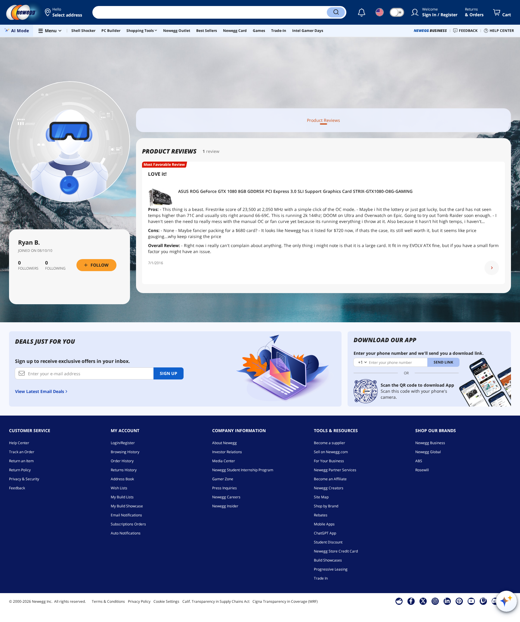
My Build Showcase (127, 506)
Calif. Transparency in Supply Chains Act (215, 601)
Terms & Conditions (108, 601)
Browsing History (125, 451)
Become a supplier (329, 442)
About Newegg (224, 442)
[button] (64, 12)
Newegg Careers (226, 497)
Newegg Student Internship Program (242, 469)
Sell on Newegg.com (331, 451)
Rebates (320, 515)
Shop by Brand (326, 506)
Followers (28, 268)
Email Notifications (126, 515)
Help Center (19, 442)
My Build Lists (122, 497)
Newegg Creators (328, 487)
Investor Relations (227, 451)
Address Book (122, 478)
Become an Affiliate (330, 478)
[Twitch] (483, 601)
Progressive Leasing (331, 569)
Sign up (168, 373)
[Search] (336, 12)
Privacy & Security (24, 478)
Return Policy (20, 469)
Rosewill (422, 469)
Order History (122, 460)
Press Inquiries (224, 487)
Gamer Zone (222, 478)
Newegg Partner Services (335, 469)
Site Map (321, 497)
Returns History (124, 469)
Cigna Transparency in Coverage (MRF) (285, 601)
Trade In (321, 578)
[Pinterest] (459, 601)
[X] (423, 601)
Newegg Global (428, 451)
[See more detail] (491, 268)
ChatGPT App (325, 533)
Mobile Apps (324, 524)
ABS (418, 460)
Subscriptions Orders (128, 524)
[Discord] (495, 601)
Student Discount (328, 542)
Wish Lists (119, 487)
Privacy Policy (139, 601)
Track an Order (21, 451)
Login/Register (123, 442)
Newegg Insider (225, 506)
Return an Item (21, 460)
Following (55, 268)
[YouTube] (471, 601)
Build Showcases (328, 560)
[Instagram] (435, 601)
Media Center (223, 460)
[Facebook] (411, 601)
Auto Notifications (126, 533)
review (212, 151)
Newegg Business (430, 442)
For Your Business (329, 460)
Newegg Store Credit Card (336, 551)
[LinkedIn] (447, 601)
